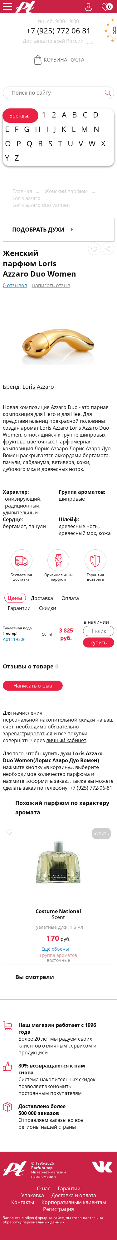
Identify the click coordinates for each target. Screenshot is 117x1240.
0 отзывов (15, 285)
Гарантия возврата (95, 577)
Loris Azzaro (38, 386)
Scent (58, 917)
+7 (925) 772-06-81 (91, 787)
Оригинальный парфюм (58, 577)
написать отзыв (51, 285)
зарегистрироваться (27, 733)
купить (98, 642)
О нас (43, 1188)
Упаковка (32, 1195)
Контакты (22, 1202)
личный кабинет (66, 740)
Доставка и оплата (73, 1195)
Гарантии (69, 1188)
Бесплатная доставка (21, 577)
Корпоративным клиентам (73, 1202)
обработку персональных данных (33, 1222)
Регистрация (58, 1209)
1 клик (98, 631)
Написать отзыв (32, 685)
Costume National (58, 911)
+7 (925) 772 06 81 (59, 30)
